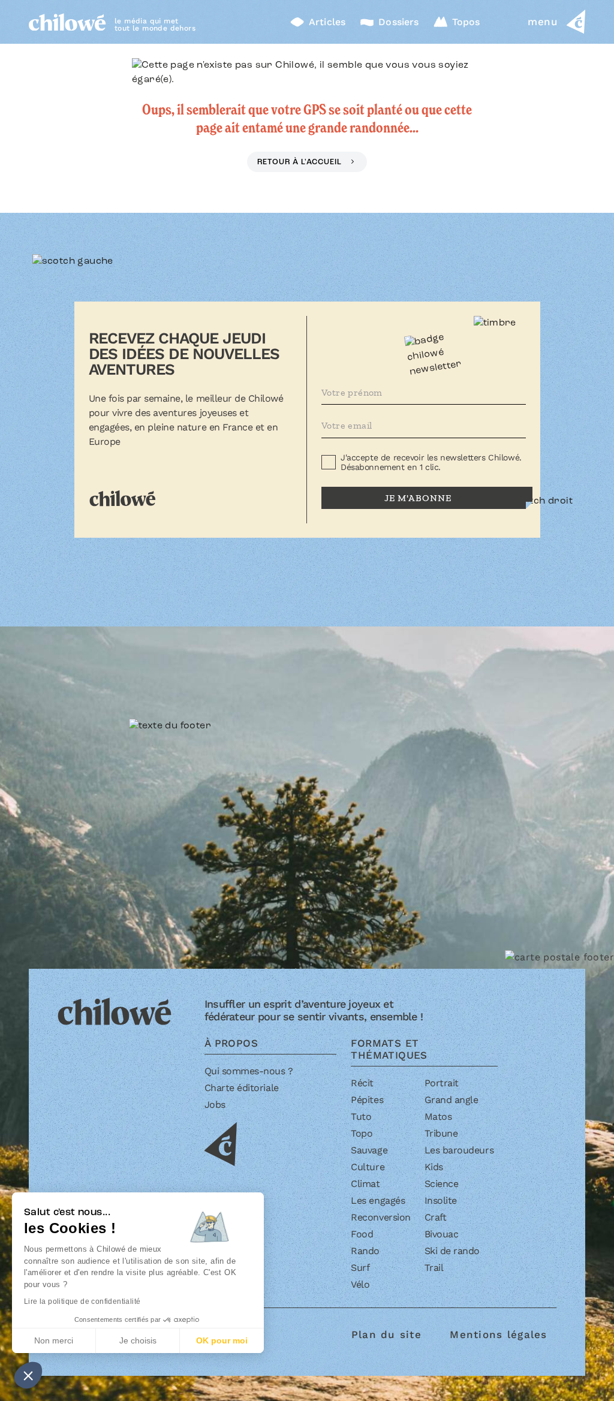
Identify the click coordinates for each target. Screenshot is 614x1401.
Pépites (367, 1099)
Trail (434, 1267)
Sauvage (369, 1150)
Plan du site (386, 1334)
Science (442, 1183)
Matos (438, 1116)
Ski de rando (452, 1251)
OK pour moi (222, 1340)
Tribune (441, 1133)
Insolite (441, 1200)
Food (362, 1234)
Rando (365, 1251)
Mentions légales (498, 1334)
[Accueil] (67, 21)
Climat (365, 1183)
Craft (436, 1217)
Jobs (214, 1104)
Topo (361, 1133)
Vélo (360, 1284)
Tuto (361, 1116)
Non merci (53, 1340)
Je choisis (137, 1340)
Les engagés (378, 1200)
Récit (362, 1083)
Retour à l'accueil (300, 162)
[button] (28, 1375)
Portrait (442, 1083)
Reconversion (380, 1217)
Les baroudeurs (459, 1150)
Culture (367, 1167)
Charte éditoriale (241, 1087)
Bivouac (442, 1234)
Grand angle (451, 1099)
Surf (360, 1267)
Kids (434, 1167)
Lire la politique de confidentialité (82, 1301)
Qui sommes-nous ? (248, 1071)
